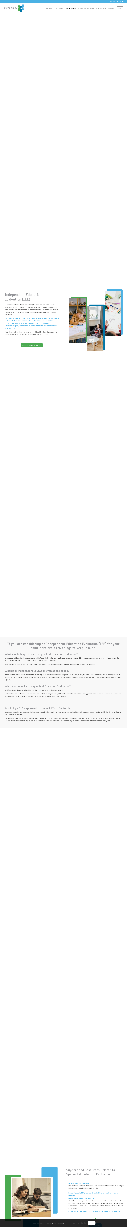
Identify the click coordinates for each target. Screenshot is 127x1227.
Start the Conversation (31, 345)
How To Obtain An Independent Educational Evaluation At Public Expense (94, 1211)
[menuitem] (111, 1)
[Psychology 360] (14, 8)
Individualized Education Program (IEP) (82, 1198)
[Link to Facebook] (120, 1)
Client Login (112, 1)
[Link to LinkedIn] (117, 1)
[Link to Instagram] (123, 1)
